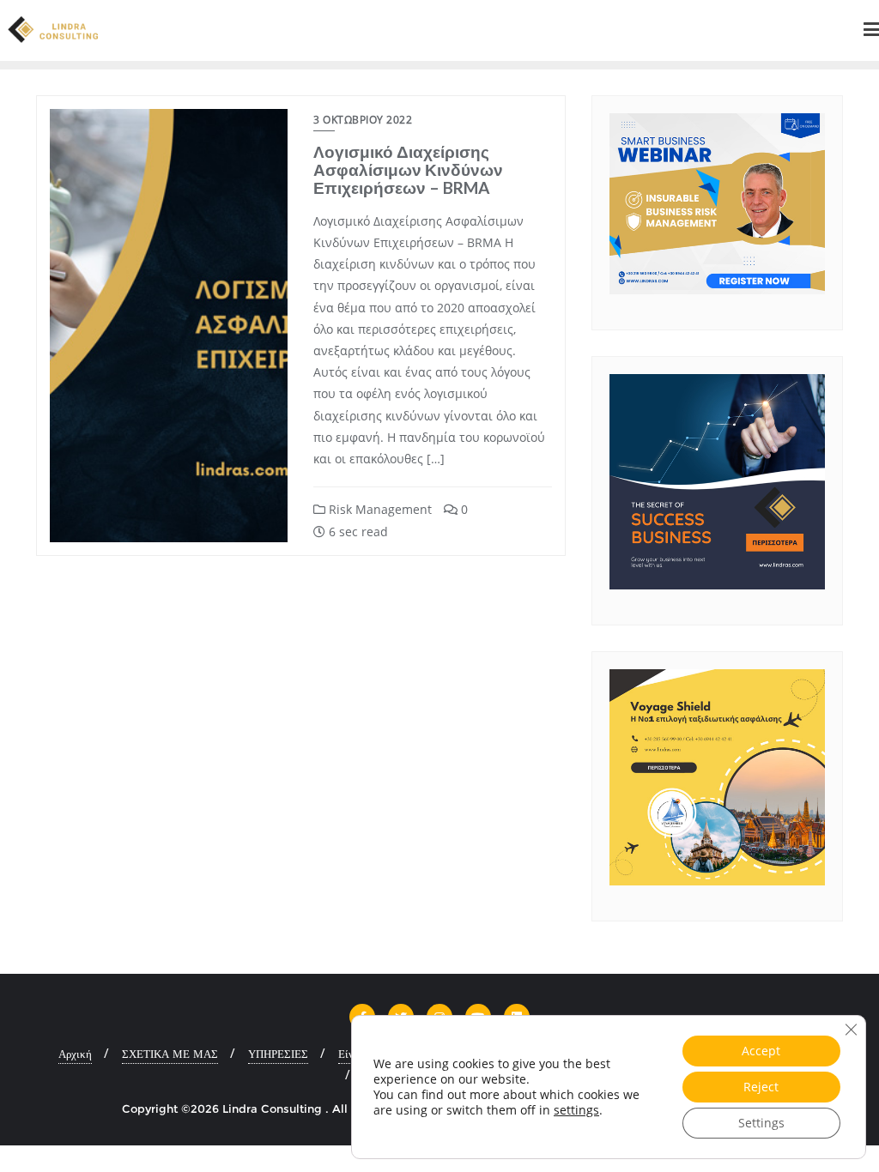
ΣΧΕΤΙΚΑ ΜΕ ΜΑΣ (170, 1053)
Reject (761, 1086)
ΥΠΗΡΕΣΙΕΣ (278, 1053)
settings (576, 1110)
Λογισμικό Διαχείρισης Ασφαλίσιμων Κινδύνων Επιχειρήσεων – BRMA (408, 169)
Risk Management (378, 509)
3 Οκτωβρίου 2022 (362, 119)
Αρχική (75, 1053)
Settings (761, 1123)
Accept (761, 1050)
